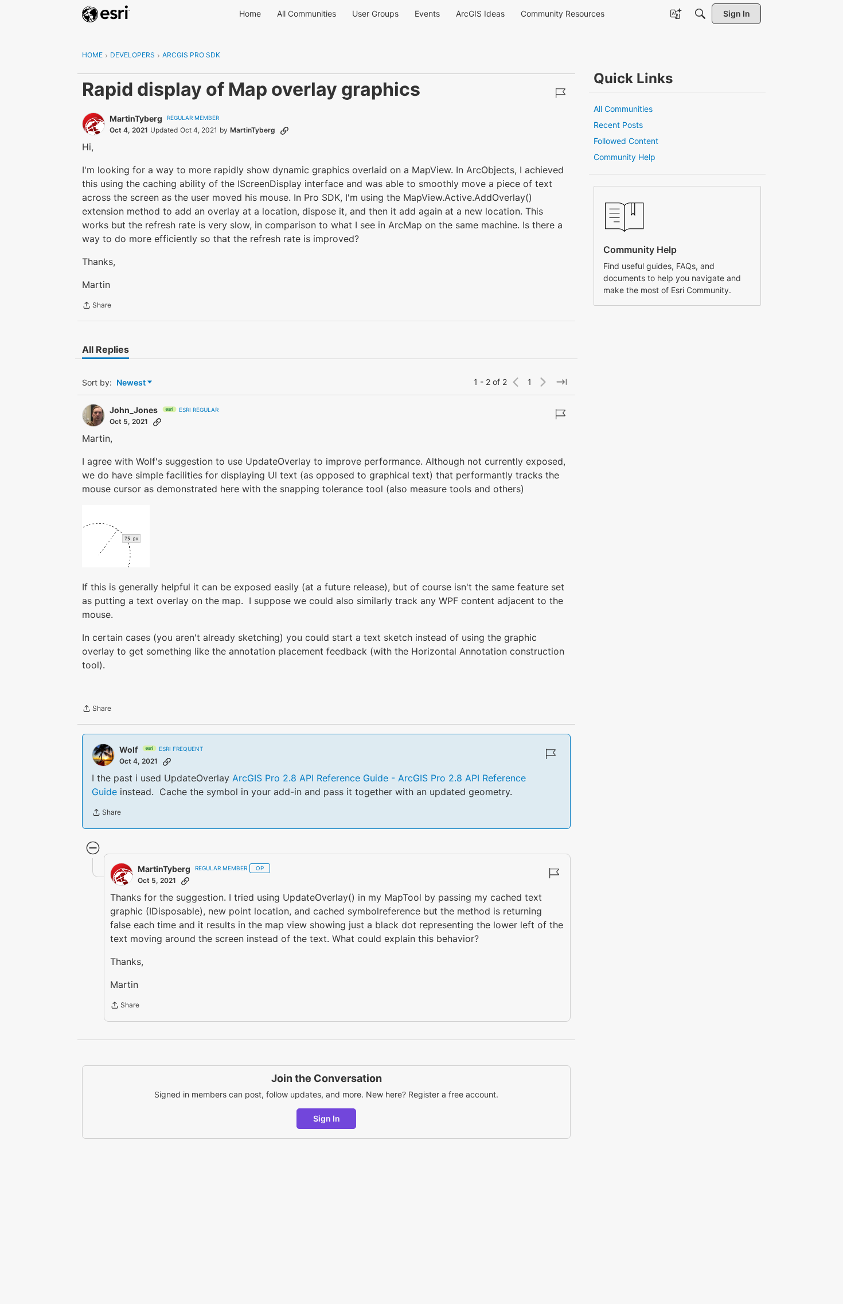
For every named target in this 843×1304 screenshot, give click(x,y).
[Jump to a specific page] (561, 382)
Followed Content (626, 141)
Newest (131, 382)
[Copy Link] (284, 130)
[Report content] (560, 93)
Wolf (128, 749)
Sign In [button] (326, 1118)
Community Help (624, 157)
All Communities (623, 109)
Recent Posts (618, 125)
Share (96, 306)
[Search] (700, 13)
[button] (116, 536)
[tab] (105, 349)
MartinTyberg (136, 118)
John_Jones (134, 410)
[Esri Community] (106, 13)
